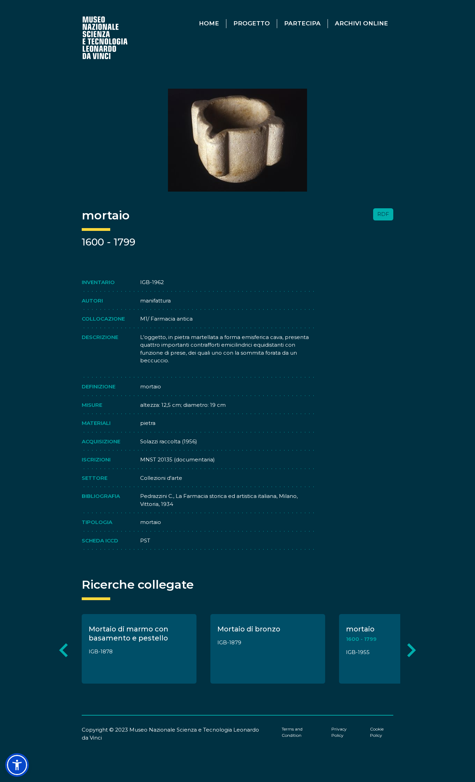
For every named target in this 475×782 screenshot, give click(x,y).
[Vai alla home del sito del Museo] (105, 37)
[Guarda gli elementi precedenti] (63, 650)
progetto (251, 23)
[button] (17, 765)
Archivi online (361, 23)
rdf (383, 214)
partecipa (302, 23)
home (209, 23)
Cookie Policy (377, 732)
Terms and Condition (292, 732)
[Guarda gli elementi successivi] (411, 650)
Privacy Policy (339, 732)
